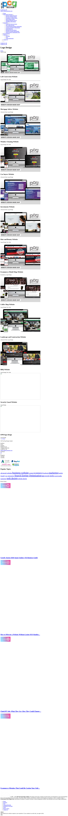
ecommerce (38, 473)
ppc (6, 476)
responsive (11, 476)
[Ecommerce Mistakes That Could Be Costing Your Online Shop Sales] (5, 718)
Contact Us (5, 809)
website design (22, 479)
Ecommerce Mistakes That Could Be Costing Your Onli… (20, 788)
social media (49, 476)
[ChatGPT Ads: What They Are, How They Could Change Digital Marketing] (5, 641)
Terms (4, 807)
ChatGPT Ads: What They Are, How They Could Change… (21, 711)
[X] (1, 452)
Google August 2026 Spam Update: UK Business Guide (19, 558)
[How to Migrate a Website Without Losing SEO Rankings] (5, 564)
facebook (46, 473)
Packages (5, 802)
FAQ (4, 803)
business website (20, 472)
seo (43, 476)
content (31, 473)
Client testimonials (7, 805)
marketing (54, 473)
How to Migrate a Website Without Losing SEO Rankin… (20, 634)
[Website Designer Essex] (9, 8)
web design (12, 478)
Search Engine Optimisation (28, 475)
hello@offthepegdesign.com (6, 450)
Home (2, 50)
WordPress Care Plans (7, 806)
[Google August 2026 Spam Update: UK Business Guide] (5, 487)
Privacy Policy (6, 808)
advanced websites (6, 473)
